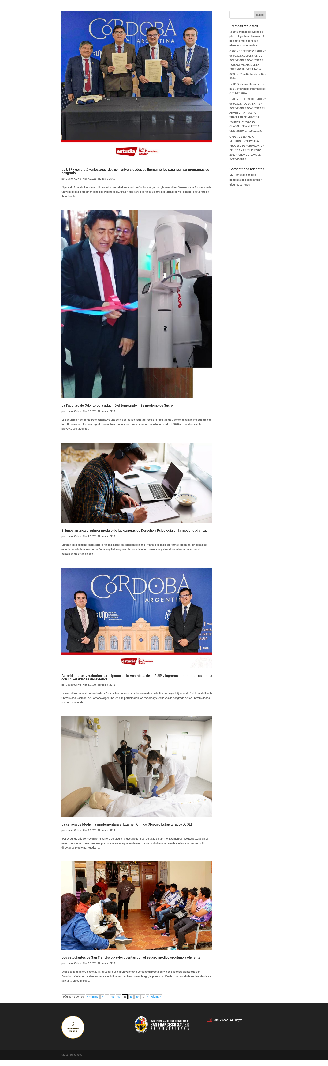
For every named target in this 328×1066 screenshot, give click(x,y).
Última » (156, 996)
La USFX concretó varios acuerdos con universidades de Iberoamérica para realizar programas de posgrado (135, 171)
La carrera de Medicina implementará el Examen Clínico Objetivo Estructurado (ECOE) (127, 824)
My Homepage (238, 174)
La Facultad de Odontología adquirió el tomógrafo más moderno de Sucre (117, 405)
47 (118, 996)
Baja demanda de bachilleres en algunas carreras (245, 179)
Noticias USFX (106, 178)
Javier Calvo (73, 178)
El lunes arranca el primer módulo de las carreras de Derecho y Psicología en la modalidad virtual (135, 530)
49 (130, 996)
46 (112, 996)
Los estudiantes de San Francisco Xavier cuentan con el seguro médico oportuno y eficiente (131, 957)
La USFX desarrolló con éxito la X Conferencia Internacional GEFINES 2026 (247, 89)
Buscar (260, 14)
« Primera (93, 996)
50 (137, 996)
